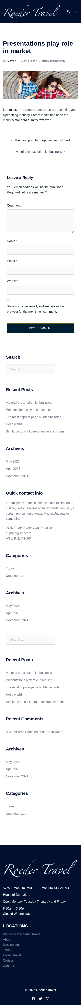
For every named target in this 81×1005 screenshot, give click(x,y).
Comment (14, 205)
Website (12, 281)
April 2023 (13, 468)
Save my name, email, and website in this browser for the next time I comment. (35, 309)
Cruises (8, 960)
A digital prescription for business (39, 151)
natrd (12, 61)
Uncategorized (16, 575)
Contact (8, 965)
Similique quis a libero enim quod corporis (35, 431)
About (7, 939)
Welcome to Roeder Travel (21, 934)
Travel (10, 568)
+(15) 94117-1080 (18, 538)
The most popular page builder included (42, 140)
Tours (7, 950)
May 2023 (13, 461)
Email (12, 261)
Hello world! (14, 424)
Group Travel (12, 955)
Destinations (11, 944)
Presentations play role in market (29, 409)
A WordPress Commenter (23, 732)
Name (12, 241)
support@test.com (18, 533)
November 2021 (17, 476)
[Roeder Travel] (32, 11)
